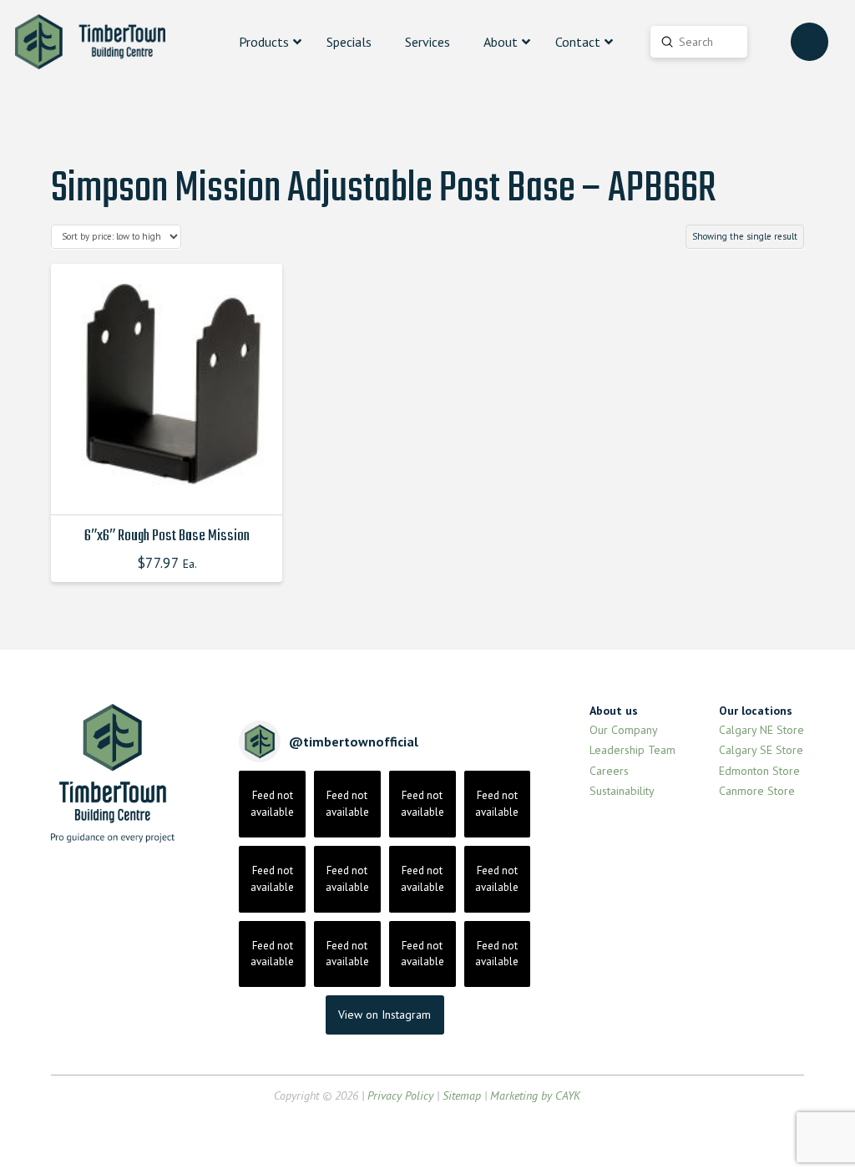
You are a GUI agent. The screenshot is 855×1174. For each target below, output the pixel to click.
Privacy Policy (400, 1095)
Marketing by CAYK (535, 1095)
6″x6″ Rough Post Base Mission (167, 536)
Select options (171, 487)
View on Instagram (384, 1014)
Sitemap (462, 1095)
